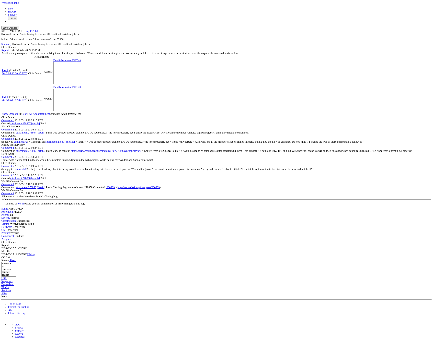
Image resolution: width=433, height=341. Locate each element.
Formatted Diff (69, 60)
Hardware (6, 226)
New (10, 8)
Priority (5, 214)
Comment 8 (7, 184)
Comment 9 (7, 193)
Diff (79, 60)
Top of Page (14, 303)
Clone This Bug (16, 313)
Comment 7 (7, 175)
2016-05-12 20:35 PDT (14, 73)
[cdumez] (9, 272)
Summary (6, 44)
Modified (6, 251)
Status (4, 208)
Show (12, 260)
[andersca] (9, 263)
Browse (12, 11)
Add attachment (41, 113)
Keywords (7, 281)
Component (7, 236)
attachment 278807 (20, 123)
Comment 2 (7, 129)
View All (27, 113)
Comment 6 (7, 166)
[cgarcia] (9, 275)
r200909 (110, 187)
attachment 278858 (20, 178)
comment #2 (20, 141)
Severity (5, 217)
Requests (20, 336)
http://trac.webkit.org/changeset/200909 (139, 187)
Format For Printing (18, 307)
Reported (6, 50)
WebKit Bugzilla (10, 2)
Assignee (6, 239)
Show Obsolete (10, 113)
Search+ (12, 14)
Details (57, 60)
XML (11, 310)
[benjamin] (9, 269)
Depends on (7, 284)
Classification (8, 220)
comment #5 (20, 169)
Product (5, 233)
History (31, 254)
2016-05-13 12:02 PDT (14, 100)
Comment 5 (7, 156)
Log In (12, 18)
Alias (4, 293)
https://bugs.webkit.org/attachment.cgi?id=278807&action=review (106, 150)
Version (5, 223)
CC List (5, 257)
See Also (6, 290)
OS (3, 229)
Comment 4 (7, 147)
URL (4, 278)
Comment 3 (7, 138)
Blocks (5, 287)
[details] (35, 123)
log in (21, 203)
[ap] (9, 266)
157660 (34, 31)
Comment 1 (7, 120)
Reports (19, 333)
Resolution (7, 211)
